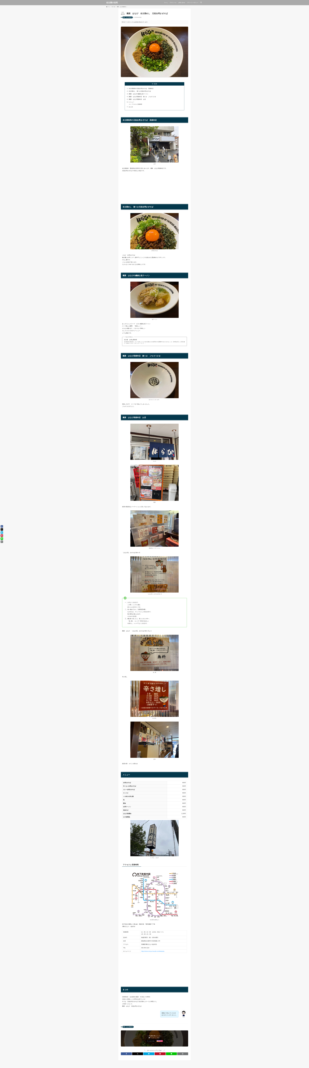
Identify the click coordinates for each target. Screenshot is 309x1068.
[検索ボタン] (201, 2)
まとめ (131, 107)
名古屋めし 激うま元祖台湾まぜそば (140, 91)
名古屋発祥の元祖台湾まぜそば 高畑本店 (141, 88)
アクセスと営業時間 (137, 104)
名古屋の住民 (112, 3)
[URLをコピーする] (182, 1053)
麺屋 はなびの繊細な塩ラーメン (138, 94)
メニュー (131, 102)
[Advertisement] (154, 185)
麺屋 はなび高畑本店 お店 (137, 99)
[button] (126, 1053)
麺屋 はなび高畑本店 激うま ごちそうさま (142, 96)
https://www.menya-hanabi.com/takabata (152, 951)
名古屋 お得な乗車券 (130, 339)
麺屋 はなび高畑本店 (127, 17)
